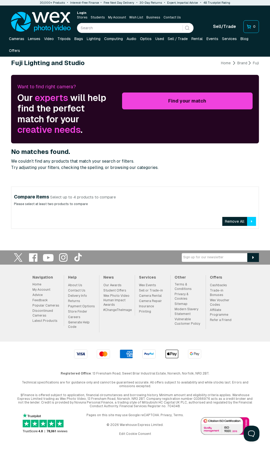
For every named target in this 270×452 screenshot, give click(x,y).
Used (159, 39)
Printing (145, 311)
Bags (78, 39)
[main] (135, 146)
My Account (117, 17)
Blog (244, 39)
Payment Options (81, 306)
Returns (74, 301)
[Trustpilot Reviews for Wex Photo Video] (45, 423)
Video (49, 39)
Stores (82, 17)
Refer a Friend (221, 320)
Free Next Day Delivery (119, 2)
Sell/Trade (224, 26)
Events (212, 39)
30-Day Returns (150, 2)
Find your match (187, 101)
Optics (146, 39)
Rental (197, 39)
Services (229, 39)
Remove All (234, 221)
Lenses (34, 39)
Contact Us (172, 17)
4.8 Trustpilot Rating (216, 2)
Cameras (16, 39)
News (108, 277)
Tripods (64, 39)
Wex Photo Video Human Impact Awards (116, 300)
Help (72, 277)
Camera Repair (150, 301)
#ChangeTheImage (117, 310)
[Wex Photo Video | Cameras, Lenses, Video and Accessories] (41, 22)
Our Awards (112, 285)
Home (226, 63)
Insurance (146, 306)
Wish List (136, 17)
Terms (178, 415)
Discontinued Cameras (42, 313)
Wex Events (147, 285)
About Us (75, 285)
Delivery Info (77, 296)
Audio (131, 39)
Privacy (166, 415)
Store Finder (77, 311)
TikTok (78, 257)
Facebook (33, 257)
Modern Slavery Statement (186, 311)
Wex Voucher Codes (219, 302)
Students (98, 17)
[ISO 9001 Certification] (225, 427)
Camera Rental (150, 296)
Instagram (63, 257)
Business (153, 17)
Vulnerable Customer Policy (187, 321)
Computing (113, 39)
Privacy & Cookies (181, 296)
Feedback (40, 300)
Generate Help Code (79, 324)
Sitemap (181, 304)
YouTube (48, 257)
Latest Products (44, 321)
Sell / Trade (178, 39)
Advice (37, 295)
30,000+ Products (52, 2)
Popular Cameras (45, 305)
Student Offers (114, 290)
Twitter (18, 257)
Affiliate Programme (219, 312)
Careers (74, 317)
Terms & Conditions (183, 287)
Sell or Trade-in (151, 290)
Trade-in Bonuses (216, 293)
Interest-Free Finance (84, 2)
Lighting (93, 39)
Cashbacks (218, 285)
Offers (14, 50)
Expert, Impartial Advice (182, 2)
